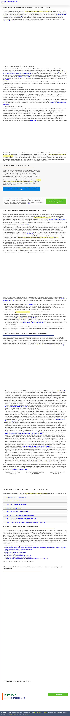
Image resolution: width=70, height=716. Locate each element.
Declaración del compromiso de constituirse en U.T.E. (18, 555)
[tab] (35, 497)
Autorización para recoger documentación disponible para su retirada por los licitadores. (26, 558)
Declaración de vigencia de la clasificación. (15, 552)
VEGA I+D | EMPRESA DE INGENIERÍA (41, 712)
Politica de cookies (12, 714)
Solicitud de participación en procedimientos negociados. (19, 546)
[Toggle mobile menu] (68, 3)
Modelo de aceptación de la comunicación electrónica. (18, 557)
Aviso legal (27, 714)
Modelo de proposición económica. (13, 550)
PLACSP (29, 203)
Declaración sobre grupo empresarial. (14, 554)
